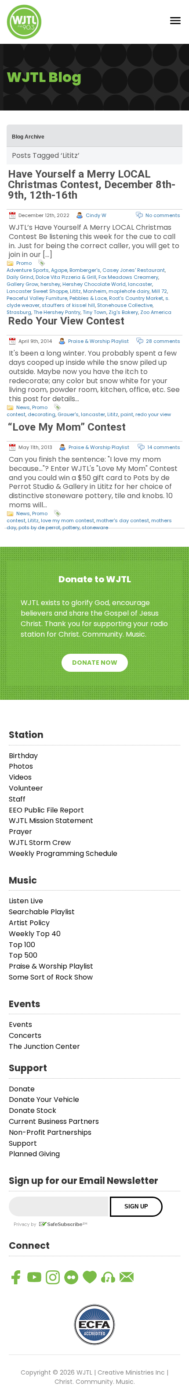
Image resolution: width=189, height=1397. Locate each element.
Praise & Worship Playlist (98, 341)
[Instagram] (53, 1277)
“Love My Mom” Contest (67, 427)
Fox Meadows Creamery (128, 277)
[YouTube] (34, 1277)
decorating (41, 414)
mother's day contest (122, 520)
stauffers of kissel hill (68, 305)
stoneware (95, 527)
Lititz (75, 291)
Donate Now (94, 662)
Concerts (25, 1035)
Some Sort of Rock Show (51, 977)
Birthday (23, 756)
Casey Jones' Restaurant (133, 270)
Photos (21, 766)
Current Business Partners (54, 1121)
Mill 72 (159, 291)
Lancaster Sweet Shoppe (37, 291)
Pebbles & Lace (88, 298)
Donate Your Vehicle (44, 1099)
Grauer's (68, 414)
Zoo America (155, 312)
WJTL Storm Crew (40, 842)
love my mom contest (67, 520)
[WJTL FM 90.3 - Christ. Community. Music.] (24, 21)
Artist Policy (29, 923)
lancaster (140, 284)
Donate (22, 1089)
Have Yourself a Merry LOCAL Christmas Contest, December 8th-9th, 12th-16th (91, 184)
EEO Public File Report (46, 810)
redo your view (153, 414)
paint (126, 414)
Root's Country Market (136, 298)
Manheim (94, 291)
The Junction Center (44, 1046)
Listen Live (26, 901)
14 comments (163, 447)
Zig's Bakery (123, 312)
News (23, 407)
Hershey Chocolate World (94, 284)
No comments (162, 215)
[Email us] (127, 1277)
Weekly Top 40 (35, 934)
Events (20, 1024)
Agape (59, 270)
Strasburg (19, 312)
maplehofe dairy (129, 291)
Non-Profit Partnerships (50, 1132)
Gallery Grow (22, 284)
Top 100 (22, 945)
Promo (24, 263)
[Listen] (108, 1277)
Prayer (20, 832)
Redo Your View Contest (66, 321)
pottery (71, 527)
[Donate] (90, 1277)
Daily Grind (20, 277)
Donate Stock (32, 1110)
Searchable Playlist (42, 912)
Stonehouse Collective (125, 305)
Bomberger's (84, 270)
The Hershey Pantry (56, 312)
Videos (20, 777)
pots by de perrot (39, 527)
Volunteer (26, 788)
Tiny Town (94, 312)
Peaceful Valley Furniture (37, 298)
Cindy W (96, 215)
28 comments (163, 341)
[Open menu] (175, 22)
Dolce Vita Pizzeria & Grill (66, 277)
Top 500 (23, 955)
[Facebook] (16, 1277)
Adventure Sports (28, 270)
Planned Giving (34, 1154)
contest (16, 414)
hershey (50, 284)
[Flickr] (71, 1277)
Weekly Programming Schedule (63, 853)
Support (23, 1143)
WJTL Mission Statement (51, 821)
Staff (17, 799)
